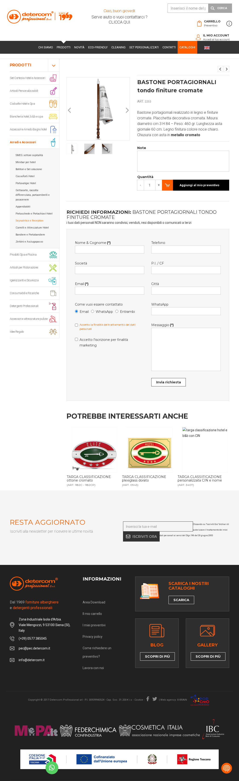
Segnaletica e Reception (29, 220)
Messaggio (162, 325)
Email (81, 284)
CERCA (222, 8)
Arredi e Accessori (23, 142)
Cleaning (118, 47)
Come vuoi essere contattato (99, 304)
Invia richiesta (168, 382)
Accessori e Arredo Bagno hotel (28, 129)
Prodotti (63, 47)
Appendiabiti (23, 206)
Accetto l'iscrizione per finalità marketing (104, 342)
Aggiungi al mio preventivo (199, 185)
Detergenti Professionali (24, 306)
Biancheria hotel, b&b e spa (26, 116)
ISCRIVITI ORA (144, 537)
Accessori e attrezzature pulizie (28, 319)
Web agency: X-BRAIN (173, 699)
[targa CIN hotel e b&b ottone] (209, 450)
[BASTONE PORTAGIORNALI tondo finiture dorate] (220, 69)
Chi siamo (45, 47)
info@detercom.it (32, 660)
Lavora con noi (93, 668)
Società (81, 263)
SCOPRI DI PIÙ (157, 656)
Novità (79, 47)
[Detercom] (39, 16)
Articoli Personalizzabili (24, 91)
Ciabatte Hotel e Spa (22, 103)
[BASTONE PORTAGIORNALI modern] (226, 69)
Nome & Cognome (93, 243)
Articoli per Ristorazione (24, 267)
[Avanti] (127, 110)
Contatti (169, 47)
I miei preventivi (94, 625)
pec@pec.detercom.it (34, 648)
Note (141, 148)
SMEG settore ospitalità (29, 155)
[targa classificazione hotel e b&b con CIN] (154, 450)
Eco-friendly (98, 47)
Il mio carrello (92, 614)
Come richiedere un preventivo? (97, 652)
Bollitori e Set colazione (29, 169)
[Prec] (70, 110)
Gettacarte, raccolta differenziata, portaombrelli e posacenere (33, 195)
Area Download (94, 602)
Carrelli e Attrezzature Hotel (32, 227)
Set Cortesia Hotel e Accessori (27, 78)
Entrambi (127, 312)
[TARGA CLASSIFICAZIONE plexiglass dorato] (98, 450)
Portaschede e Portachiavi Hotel (34, 213)
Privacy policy (92, 636)
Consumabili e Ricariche (24, 293)
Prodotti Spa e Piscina (23, 254)
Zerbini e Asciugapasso (29, 241)
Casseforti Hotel (25, 176)
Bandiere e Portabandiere (30, 234)
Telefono (158, 243)
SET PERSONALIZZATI (144, 47)
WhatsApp (104, 312)
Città (155, 284)
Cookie (138, 699)
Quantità (145, 177)
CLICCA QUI (119, 22)
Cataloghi (187, 47)
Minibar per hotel (26, 162)
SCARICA (181, 600)
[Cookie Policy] (226, 768)
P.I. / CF (157, 263)
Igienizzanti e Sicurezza (24, 280)
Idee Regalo (17, 331)
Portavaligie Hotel (26, 183)
